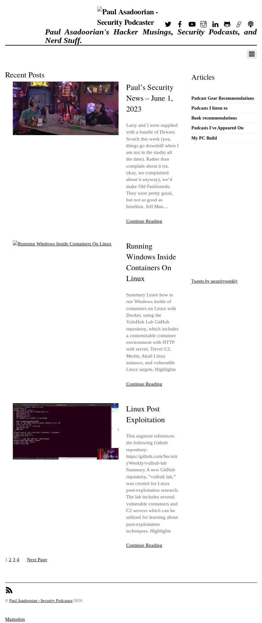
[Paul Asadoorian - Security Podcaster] (130, 22)
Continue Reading (144, 221)
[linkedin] (215, 22)
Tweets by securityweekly (214, 281)
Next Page (37, 559)
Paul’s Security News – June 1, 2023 (149, 98)
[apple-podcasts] (250, 22)
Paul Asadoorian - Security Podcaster (41, 600)
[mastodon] (239, 22)
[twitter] (168, 22)
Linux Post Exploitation (145, 413)
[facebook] (179, 22)
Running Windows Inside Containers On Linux (151, 261)
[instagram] (203, 22)
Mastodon (15, 619)
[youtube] (191, 22)
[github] (227, 22)
